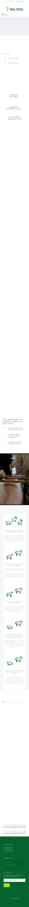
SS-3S (23, 607)
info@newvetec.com (20, 1)
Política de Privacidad (11, 865)
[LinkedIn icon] (15, 3)
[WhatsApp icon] (11, 3)
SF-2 (18, 642)
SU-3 (16, 643)
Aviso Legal (8, 862)
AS (14, 541)
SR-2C (23, 570)
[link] (14, 58)
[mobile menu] (26, 8)
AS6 (19, 541)
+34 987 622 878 (10, 1)
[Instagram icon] (17, 3)
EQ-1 (21, 575)
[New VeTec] (14, 9)
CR (14, 571)
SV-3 (16, 541)
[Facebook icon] (13, 3)
